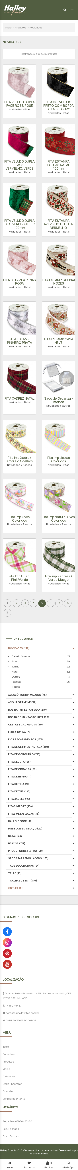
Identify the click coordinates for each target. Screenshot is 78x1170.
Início (8, 27)
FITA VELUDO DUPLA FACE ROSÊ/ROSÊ (19, 104)
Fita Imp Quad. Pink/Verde (19, 578)
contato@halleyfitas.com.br (22, 1013)
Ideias (6, 1069)
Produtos (20, 27)
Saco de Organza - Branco (58, 400)
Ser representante (14, 1098)
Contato (8, 1091)
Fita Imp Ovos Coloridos (19, 519)
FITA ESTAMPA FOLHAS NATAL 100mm (58, 165)
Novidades (36, 27)
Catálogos (9, 1076)
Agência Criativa (39, 1153)
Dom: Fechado (11, 1136)
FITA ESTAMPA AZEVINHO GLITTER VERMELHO (58, 224)
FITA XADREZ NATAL (19, 398)
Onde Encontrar (12, 1084)
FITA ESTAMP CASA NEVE (58, 341)
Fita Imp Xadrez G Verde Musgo (58, 578)
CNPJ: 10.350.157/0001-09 (20, 1020)
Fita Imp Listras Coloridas (58, 459)
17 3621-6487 (13, 1005)
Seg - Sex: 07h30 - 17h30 (17, 1121)
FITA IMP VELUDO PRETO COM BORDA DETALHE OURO (58, 105)
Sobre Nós (9, 1054)
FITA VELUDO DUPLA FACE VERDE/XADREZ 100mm (19, 224)
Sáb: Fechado (11, 1128)
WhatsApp (68, 1167)
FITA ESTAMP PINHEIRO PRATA (19, 341)
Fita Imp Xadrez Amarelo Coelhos (20, 459)
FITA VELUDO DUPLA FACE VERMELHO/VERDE (19, 165)
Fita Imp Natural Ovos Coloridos (58, 519)
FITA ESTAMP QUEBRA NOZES (58, 282)
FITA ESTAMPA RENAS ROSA (19, 282)
